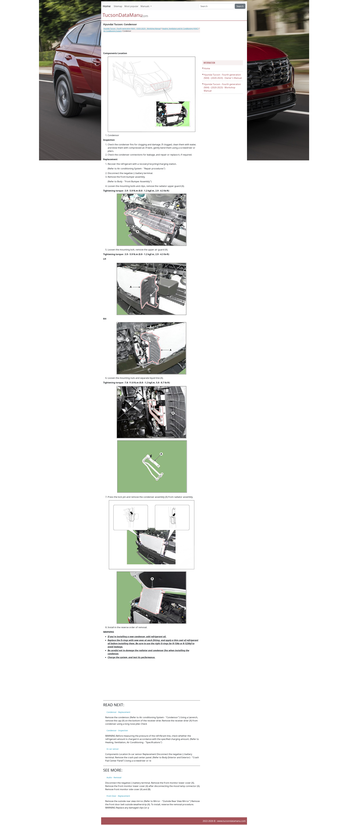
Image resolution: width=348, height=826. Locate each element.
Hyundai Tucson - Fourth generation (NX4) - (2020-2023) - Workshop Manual (132, 28)
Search (240, 6)
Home (107, 6)
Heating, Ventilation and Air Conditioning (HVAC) (180, 28)
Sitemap (118, 6)
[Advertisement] (151, 42)
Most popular (131, 6)
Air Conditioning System (112, 31)
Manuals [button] (145, 6)
